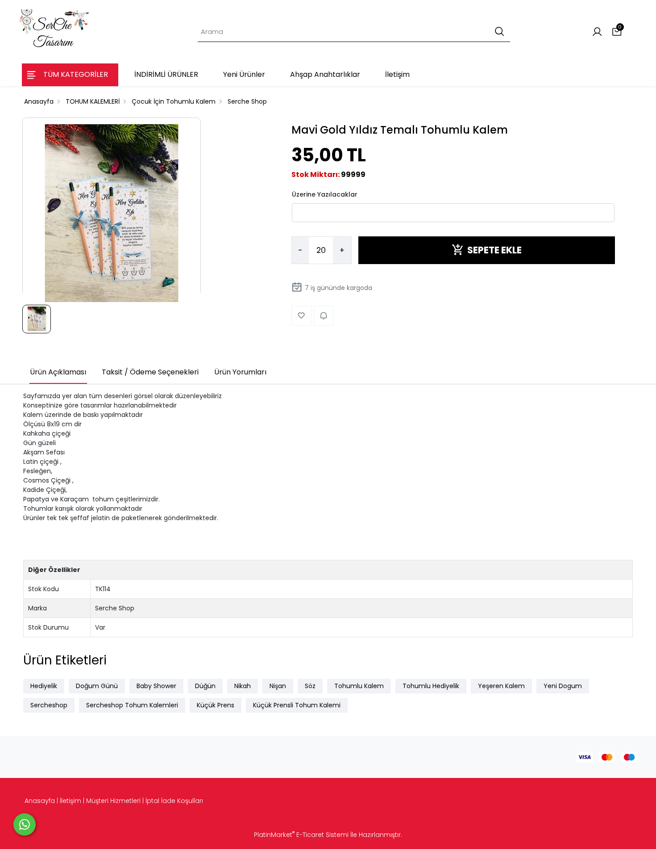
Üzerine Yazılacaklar (324, 193)
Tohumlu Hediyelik (431, 685)
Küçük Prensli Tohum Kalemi (296, 705)
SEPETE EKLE (494, 250)
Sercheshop (48, 705)
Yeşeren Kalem (501, 685)
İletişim (70, 800)
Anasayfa (40, 800)
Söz (310, 685)
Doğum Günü (97, 685)
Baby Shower (156, 685)
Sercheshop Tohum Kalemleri (132, 705)
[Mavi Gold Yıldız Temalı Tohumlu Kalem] (111, 213)
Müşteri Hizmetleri (113, 800)
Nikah (242, 685)
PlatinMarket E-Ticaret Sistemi (301, 834)
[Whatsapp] (24, 824)
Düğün (205, 685)
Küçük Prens (215, 705)
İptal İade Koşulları (174, 800)
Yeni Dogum (563, 685)
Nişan (278, 685)
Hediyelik (43, 685)
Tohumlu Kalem (359, 685)
